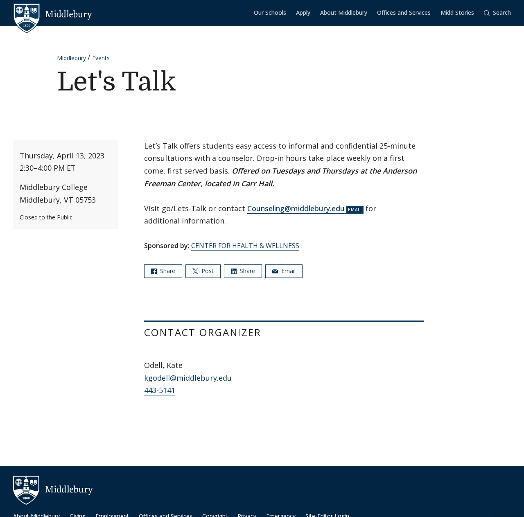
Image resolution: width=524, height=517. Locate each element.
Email (288, 271)
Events (101, 58)
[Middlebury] (52, 14)
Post (207, 271)
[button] (497, 13)
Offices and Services (404, 12)
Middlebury (71, 58)
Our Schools (270, 12)
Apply (303, 12)
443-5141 (159, 390)
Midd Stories (457, 12)
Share (166, 271)
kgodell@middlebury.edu (188, 378)
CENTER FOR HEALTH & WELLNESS (245, 245)
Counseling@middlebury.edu (296, 208)
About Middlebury (343, 12)
